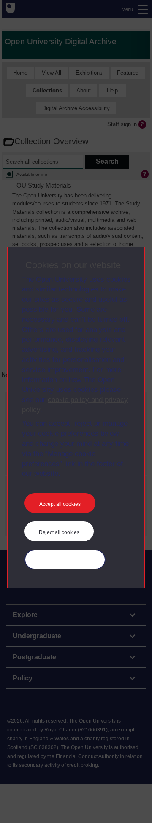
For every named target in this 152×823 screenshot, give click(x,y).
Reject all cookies (59, 532)
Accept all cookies (60, 504)
